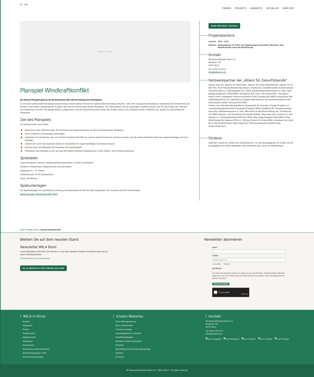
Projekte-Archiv (33, 230)
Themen (226, 8)
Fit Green (119, 357)
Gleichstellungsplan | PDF (34, 353)
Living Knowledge (123, 329)
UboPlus (119, 353)
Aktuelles (272, 8)
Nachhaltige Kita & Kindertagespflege (132, 349)
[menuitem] (227, 8)
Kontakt (26, 321)
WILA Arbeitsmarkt (124, 325)
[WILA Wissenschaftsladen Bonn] (25, 8)
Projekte (240, 8)
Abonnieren (221, 284)
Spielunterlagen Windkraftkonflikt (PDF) (39, 194)
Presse (26, 329)
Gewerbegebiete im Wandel (128, 333)
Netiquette (28, 325)
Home (22, 230)
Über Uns (288, 8)
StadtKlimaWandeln (124, 337)
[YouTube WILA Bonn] (265, 339)
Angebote (256, 8)
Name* (214, 247)
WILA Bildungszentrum (125, 321)
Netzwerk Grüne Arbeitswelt (128, 341)
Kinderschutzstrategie (33, 357)
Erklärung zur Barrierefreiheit (36, 349)
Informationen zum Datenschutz (35, 258)
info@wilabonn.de (217, 72)
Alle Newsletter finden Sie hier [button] (43, 268)
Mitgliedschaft (29, 337)
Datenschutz (28, 345)
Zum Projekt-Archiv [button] (224, 26)
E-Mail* (215, 256)
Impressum (28, 341)
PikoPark (119, 345)
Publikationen (29, 333)
